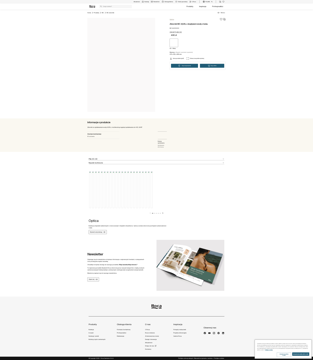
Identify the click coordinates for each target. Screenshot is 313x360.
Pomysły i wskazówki (179, 329)
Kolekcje (91, 329)
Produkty (189, 6)
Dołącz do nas (149, 346)
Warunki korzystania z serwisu (203, 358)
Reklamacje (120, 336)
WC (103, 12)
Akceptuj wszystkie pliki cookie (300, 354)
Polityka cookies (219, 358)
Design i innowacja (151, 339)
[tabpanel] (90, 190)
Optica (94, 221)
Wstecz (223, 12)
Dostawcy (148, 349)
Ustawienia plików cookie (283, 354)
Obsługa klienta (124, 324)
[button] (101, 6)
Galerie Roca (177, 336)
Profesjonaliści (217, 6)
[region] (283, 349)
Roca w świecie (150, 333)
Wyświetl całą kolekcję (96, 232)
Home (89, 12)
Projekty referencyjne (179, 333)
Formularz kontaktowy (123, 329)
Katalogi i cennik (94, 336)
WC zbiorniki (110, 12)
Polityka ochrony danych (185, 358)
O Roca (147, 329)
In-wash (91, 333)
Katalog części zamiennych (97, 339)
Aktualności (148, 342)
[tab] (156, 159)
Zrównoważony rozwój (152, 336)
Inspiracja (202, 6)
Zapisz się (91, 279)
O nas (147, 324)
